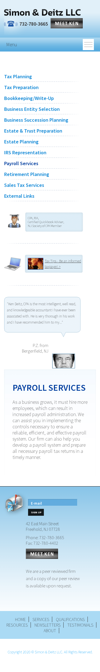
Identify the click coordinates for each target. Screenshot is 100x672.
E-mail (36, 503)
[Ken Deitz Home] (42, 13)
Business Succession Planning (36, 120)
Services (40, 619)
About (50, 630)
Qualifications (70, 619)
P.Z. (36, 345)
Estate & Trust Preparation (33, 131)
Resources (17, 625)
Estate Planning (21, 141)
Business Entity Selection (32, 109)
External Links (19, 196)
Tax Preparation (21, 87)
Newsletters (47, 625)
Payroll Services (21, 163)
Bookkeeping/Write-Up (29, 98)
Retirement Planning (26, 174)
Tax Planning (18, 76)
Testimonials (80, 625)
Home (20, 619)
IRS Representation (25, 152)
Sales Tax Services (24, 185)
